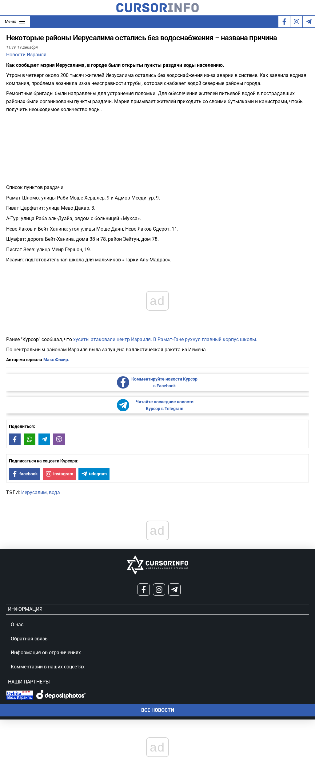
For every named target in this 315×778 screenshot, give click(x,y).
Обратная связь (29, 639)
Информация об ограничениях (46, 652)
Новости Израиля (26, 55)
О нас (17, 624)
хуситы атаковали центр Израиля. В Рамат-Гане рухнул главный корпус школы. (165, 339)
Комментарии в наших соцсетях (48, 667)
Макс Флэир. (56, 359)
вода (54, 492)
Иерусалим (34, 492)
